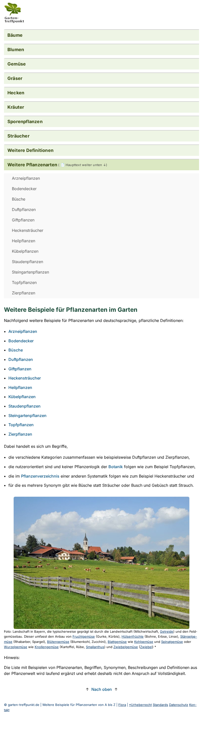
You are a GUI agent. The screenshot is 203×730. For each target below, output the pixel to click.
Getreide (166, 631)
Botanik (115, 466)
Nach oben (101, 689)
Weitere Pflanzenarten (32, 164)
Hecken (15, 92)
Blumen (15, 49)
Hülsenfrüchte (133, 636)
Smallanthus (95, 647)
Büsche (18, 199)
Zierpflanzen (23, 292)
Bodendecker (24, 188)
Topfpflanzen (24, 282)
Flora (122, 705)
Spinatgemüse (172, 642)
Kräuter (15, 107)
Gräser (14, 78)
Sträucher (18, 136)
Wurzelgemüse (15, 647)
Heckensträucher (27, 230)
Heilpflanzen (23, 240)
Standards (160, 705)
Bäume (15, 35)
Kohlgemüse (143, 642)
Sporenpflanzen (25, 121)
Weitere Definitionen (30, 150)
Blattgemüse (117, 642)
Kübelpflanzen (25, 251)
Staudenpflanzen (27, 261)
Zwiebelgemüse (125, 647)
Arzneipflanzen (26, 178)
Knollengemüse (47, 647)
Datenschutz (178, 705)
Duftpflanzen (24, 209)
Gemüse (16, 64)
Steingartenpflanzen (30, 272)
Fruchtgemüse (84, 636)
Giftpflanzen (23, 219)
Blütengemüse (58, 642)
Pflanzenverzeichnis (40, 476)
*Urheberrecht (140, 705)
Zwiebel (146, 647)
